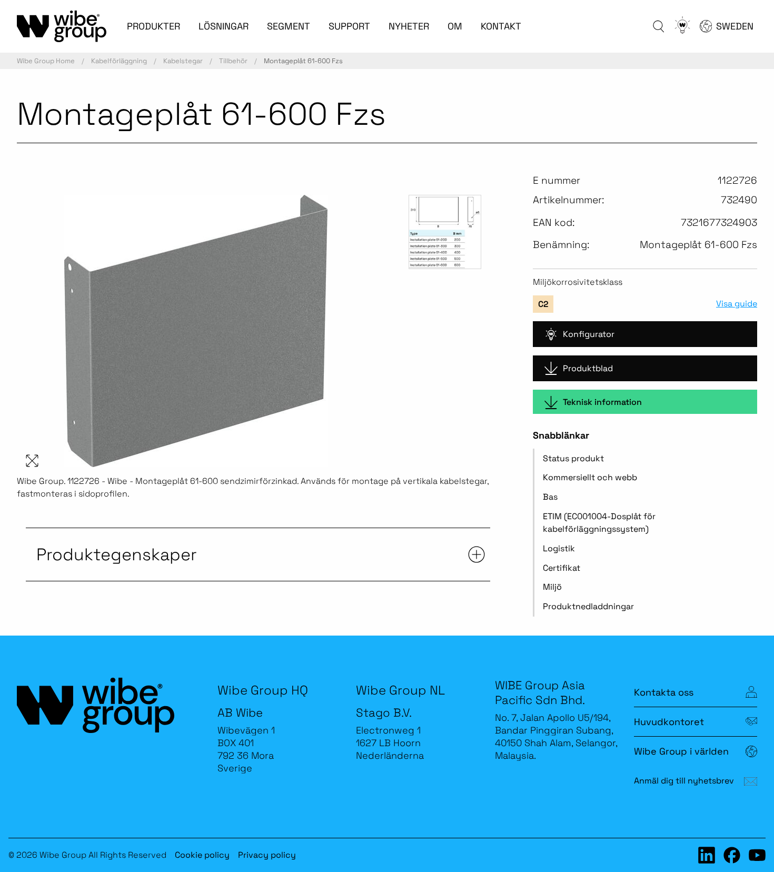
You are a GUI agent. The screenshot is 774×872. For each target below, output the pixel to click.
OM (455, 26)
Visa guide (736, 304)
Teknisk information (602, 402)
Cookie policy (202, 854)
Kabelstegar (183, 60)
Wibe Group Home (46, 60)
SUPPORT (349, 26)
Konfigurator (588, 334)
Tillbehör (233, 60)
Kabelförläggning (119, 60)
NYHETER (409, 26)
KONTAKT (501, 26)
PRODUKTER (153, 26)
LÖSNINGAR (224, 26)
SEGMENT (288, 26)
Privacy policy (267, 854)
